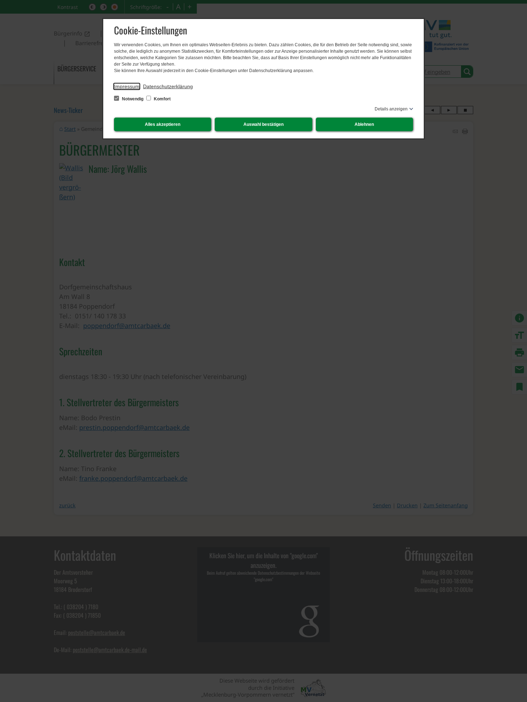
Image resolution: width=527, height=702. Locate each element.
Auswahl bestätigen (263, 124)
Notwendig (132, 98)
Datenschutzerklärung (168, 86)
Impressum (126, 86)
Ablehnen (364, 124)
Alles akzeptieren (162, 124)
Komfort (162, 98)
